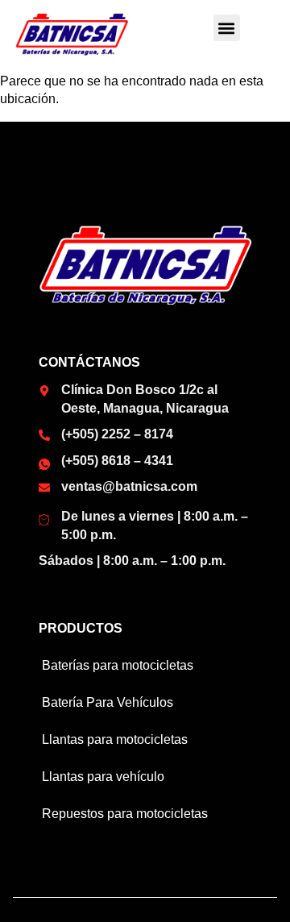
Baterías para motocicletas (117, 665)
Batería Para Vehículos (107, 702)
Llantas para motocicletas (115, 739)
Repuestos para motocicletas (125, 813)
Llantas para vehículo (103, 776)
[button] (226, 28)
